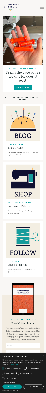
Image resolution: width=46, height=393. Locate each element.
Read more (14, 364)
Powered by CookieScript (10, 390)
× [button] (43, 355)
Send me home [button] (23, 87)
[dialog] (23, 373)
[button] (23, 382)
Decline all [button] (33, 387)
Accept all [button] (12, 387)
